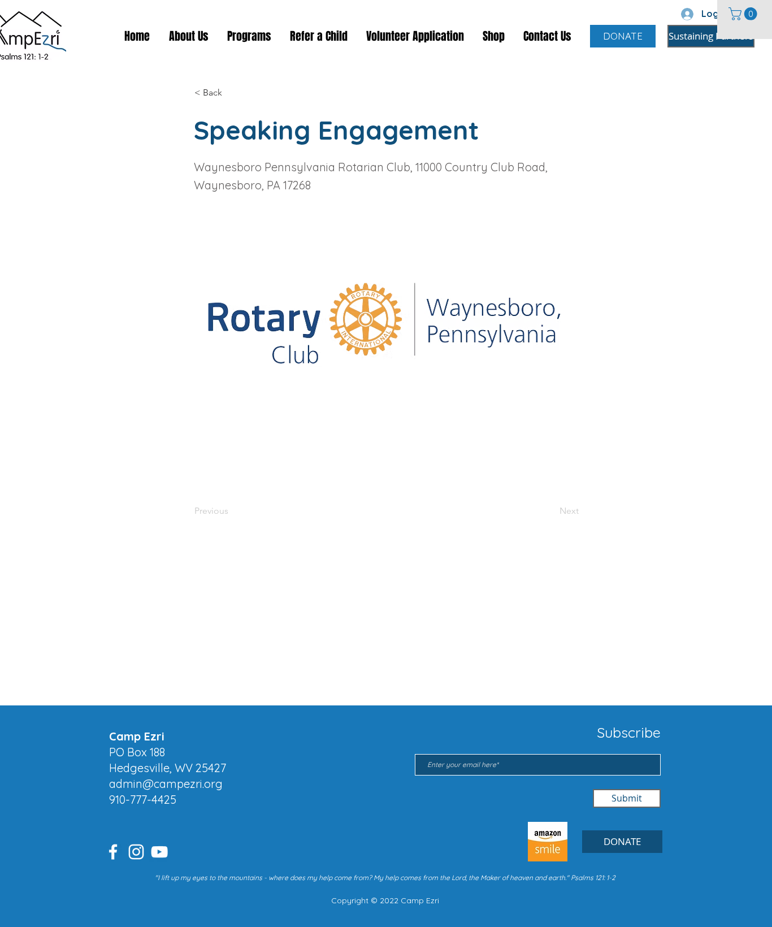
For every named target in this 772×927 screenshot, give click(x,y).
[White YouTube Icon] (159, 852)
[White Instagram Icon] (136, 852)
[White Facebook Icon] (113, 852)
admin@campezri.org (166, 784)
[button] (744, 13)
